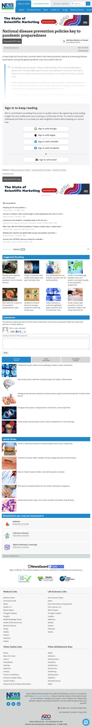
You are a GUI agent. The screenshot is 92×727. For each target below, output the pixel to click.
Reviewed (84, 50)
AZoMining (52, 671)
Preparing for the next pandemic (14, 207)
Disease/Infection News (41, 170)
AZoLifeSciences (54, 681)
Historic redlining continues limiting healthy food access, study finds (45, 443)
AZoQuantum (53, 674)
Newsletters (8, 662)
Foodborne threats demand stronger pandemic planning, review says (32, 306)
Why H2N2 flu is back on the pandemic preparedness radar (12, 305)
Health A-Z (7, 607)
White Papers (8, 610)
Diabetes (16, 521)
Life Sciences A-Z (54, 607)
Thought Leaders (10, 613)
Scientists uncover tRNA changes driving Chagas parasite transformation (47, 458)
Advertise (7, 668)
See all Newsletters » (11, 556)
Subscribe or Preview (20, 524)
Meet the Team (9, 656)
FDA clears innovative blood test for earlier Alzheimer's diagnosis (44, 486)
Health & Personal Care (12, 622)
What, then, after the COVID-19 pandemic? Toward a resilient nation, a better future (32, 226)
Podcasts (6, 638)
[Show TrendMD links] (88, 249)
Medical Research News (20, 170)
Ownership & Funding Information (17, 684)
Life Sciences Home (41, 4)
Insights (6, 616)
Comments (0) (7, 174)
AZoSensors (52, 668)
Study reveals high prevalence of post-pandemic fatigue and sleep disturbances (77, 306)
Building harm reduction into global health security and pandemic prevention (29, 233)
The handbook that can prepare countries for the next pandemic (56, 277)
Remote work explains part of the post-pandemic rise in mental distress (12, 279)
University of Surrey (11, 47)
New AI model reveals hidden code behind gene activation (41, 472)
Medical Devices (9, 625)
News (5, 604)
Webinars (51, 619)
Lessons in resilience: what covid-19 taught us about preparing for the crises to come (32, 214)
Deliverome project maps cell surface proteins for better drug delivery (46, 500)
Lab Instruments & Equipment (60, 604)
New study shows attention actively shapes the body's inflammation (45, 379)
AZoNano (51, 656)
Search (6, 659)
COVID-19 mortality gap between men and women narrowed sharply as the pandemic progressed (78, 280)
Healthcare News (59, 170)
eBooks (6, 632)
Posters (6, 635)
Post (5, 352)
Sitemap (6, 665)
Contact (6, 671)
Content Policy (9, 681)
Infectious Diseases (21, 533)
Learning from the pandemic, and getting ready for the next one (24, 220)
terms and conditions (42, 696)
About (5, 653)
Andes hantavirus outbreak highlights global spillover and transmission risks (54, 306)
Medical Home (23, 4)
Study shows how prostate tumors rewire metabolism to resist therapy (46, 422)
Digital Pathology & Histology (25, 544)
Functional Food (9, 601)
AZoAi (50, 684)
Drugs (5, 629)
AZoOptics (52, 662)
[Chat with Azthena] (86, 722)
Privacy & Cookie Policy (12, 678)
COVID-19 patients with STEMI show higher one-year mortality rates (34, 277)
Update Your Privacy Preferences (73, 708)
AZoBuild (51, 678)
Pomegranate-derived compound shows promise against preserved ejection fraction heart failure (54, 394)
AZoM (50, 653)
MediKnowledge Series (12, 619)
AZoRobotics (53, 665)
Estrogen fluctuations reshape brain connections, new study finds (44, 407)
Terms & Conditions (11, 674)
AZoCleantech (53, 659)
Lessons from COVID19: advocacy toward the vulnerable (22, 239)
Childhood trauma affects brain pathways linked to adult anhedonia (45, 365)
